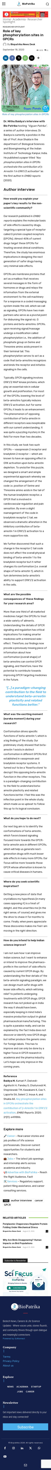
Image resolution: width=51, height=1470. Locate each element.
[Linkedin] (5, 58)
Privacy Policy (11, 1361)
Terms (6, 1356)
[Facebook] (12, 58)
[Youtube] (4, 1456)
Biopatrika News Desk (23, 44)
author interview (21, 1200)
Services (12, 1181)
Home (7, 19)
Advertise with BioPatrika (22, 1172)
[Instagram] (13, 1448)
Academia (19, 19)
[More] (38, 58)
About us (8, 1365)
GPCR (7, 1204)
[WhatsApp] (25, 58)
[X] (19, 58)
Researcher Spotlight (14, 27)
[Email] (32, 58)
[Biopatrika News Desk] (5, 44)
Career (11, 1136)
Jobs (10, 1158)
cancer (39, 1200)
